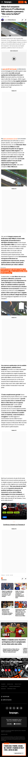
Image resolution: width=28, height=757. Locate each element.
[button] (25, 20)
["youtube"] (9, 670)
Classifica (16, 512)
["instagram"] (6, 670)
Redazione (3, 688)
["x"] (12, 670)
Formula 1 (11, 507)
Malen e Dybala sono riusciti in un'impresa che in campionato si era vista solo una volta (14, 642)
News (4, 512)
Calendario (10, 512)
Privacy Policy (18, 684)
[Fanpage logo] (8, 2)
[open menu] (1, 2)
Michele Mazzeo (12, 19)
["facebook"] (16, 670)
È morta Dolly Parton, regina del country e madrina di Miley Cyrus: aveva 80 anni (14, 748)
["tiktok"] (2, 670)
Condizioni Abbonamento (14, 686)
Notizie (11, 575)
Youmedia (3, 684)
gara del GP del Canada (10, 69)
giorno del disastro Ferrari (10, 138)
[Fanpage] (14, 713)
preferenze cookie (11, 688)
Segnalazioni (10, 684)
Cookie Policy (4, 686)
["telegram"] (19, 670)
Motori (7, 575)
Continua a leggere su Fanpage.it (14, 524)
